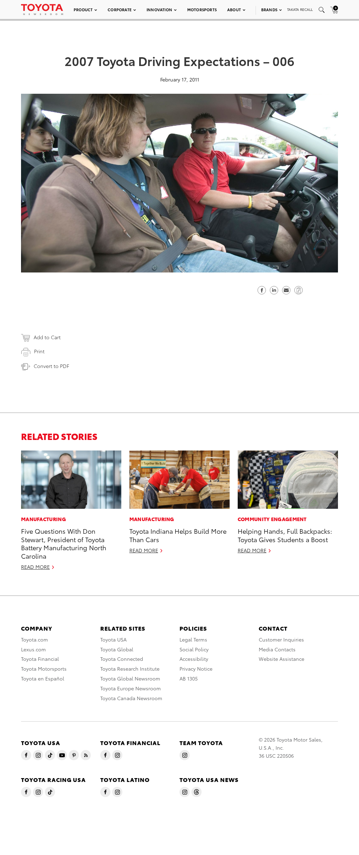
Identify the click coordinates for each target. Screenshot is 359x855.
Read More (35, 566)
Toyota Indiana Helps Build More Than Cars (177, 534)
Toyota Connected (121, 658)
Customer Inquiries (281, 639)
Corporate (119, 9)
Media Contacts (277, 649)
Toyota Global (116, 649)
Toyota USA (113, 639)
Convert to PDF (51, 365)
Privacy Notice (196, 668)
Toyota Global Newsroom (130, 678)
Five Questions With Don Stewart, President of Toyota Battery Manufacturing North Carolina (63, 543)
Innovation (159, 9)
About (234, 9)
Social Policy (194, 649)
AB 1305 (189, 678)
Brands (269, 9)
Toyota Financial (40, 658)
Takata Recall (300, 9)
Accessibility (194, 658)
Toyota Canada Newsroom (131, 698)
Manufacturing (43, 518)
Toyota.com (34, 639)
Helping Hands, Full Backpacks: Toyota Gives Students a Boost (285, 534)
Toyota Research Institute (130, 668)
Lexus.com (33, 649)
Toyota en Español (42, 678)
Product (83, 9)
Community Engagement (272, 518)
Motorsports (202, 9)
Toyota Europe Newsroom (130, 688)
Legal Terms (193, 639)
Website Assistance (281, 658)
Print (39, 351)
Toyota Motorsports (44, 668)
